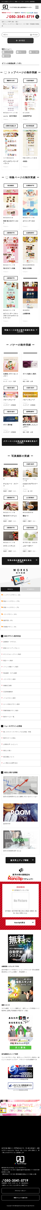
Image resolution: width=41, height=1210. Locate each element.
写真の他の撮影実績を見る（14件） (19, 561)
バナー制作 (35, 52)
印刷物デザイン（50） (10, 627)
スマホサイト (30, 589)
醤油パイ (26, 516)
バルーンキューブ (9, 400)
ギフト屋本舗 (7, 425)
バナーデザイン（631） (10, 614)
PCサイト (10, 589)
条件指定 (22, 40)
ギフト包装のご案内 (29, 374)
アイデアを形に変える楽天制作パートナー (13, 7)
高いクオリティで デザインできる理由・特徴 (17, 732)
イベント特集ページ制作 (10, 667)
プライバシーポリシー (20, 1191)
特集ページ (22, 52)
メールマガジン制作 (9, 698)
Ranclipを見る (19, 922)
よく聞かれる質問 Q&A (10, 763)
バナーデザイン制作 (9, 679)
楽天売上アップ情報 (19, 860)
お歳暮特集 (26, 313)
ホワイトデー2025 (29, 221)
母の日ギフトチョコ (10, 516)
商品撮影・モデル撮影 (10, 673)
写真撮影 (7, 56)
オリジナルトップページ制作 (12, 654)
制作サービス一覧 (8, 717)
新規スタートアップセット (11, 648)
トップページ (8, 52)
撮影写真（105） (8, 620)
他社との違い (7, 750)
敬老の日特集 (27, 268)
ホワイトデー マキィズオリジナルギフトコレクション (10, 316)
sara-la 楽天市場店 (10, 116)
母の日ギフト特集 (9, 268)
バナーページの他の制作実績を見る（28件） (19, 442)
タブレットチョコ (9, 546)
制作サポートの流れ (9, 738)
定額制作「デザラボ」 (10, 642)
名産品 (25, 161)
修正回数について (8, 757)
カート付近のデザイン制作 (11, 704)
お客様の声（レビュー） (10, 744)
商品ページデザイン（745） (11, 601)
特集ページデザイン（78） (11, 607)
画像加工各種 (7, 685)
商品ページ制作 (8, 660)
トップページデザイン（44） (12, 595)
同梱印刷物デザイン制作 (10, 710)
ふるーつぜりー (28, 546)
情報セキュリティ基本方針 (20, 1198)
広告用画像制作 (8, 692)
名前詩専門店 (27, 116)
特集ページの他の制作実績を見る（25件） (19, 331)
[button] (1, 1107)
